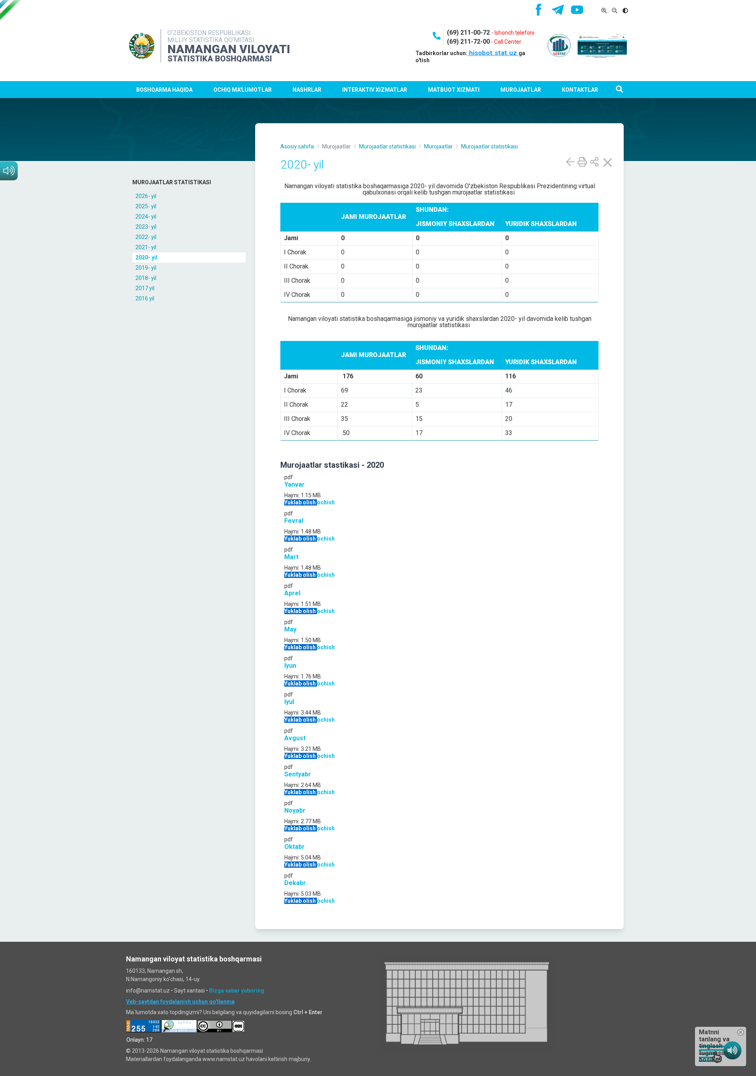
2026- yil (145, 196)
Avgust (295, 738)
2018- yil (145, 278)
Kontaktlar (580, 90)
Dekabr (295, 883)
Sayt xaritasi (189, 990)
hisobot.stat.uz (493, 53)
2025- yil (145, 206)
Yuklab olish (300, 502)
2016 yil (144, 298)
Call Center (507, 42)
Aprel (292, 593)
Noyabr (295, 810)
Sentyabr (297, 774)
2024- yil (145, 216)
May (290, 629)
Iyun (290, 665)
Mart (291, 557)
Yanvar (294, 484)
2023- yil (145, 227)
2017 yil (144, 288)
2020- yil (146, 257)
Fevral (293, 520)
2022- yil (145, 237)
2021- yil (145, 247)
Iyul (289, 702)
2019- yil (145, 268)
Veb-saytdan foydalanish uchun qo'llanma (180, 1001)
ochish (326, 502)
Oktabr (294, 846)
